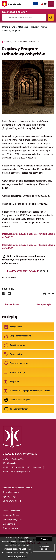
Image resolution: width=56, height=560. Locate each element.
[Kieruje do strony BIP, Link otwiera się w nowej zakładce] (43, 4)
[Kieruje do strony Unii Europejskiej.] (35, 3)
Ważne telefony (16, 354)
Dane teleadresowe (11, 492)
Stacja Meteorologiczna (21, 400)
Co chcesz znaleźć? (14, 12)
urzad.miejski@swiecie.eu (20, 471)
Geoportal (14, 381)
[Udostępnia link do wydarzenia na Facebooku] (3, 293)
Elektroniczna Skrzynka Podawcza (17, 487)
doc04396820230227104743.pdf (23, 271)
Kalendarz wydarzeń (19, 409)
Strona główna (8, 27)
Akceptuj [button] (44, 539)
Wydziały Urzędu (10, 496)
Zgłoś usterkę (16, 327)
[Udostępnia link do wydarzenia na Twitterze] (9, 293)
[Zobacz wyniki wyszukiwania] (51, 17)
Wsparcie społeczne (19, 363)
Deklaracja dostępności (12, 519)
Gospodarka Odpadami (20, 336)
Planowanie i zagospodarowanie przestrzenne (31, 391)
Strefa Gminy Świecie (12, 501)
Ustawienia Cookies (11, 515)
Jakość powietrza (17, 345)
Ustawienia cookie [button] (44, 547)
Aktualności (23, 27)
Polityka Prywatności (12, 511)
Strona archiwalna (10, 528)
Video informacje (17, 372)
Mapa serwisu (9, 524)
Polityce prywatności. (17, 556)
